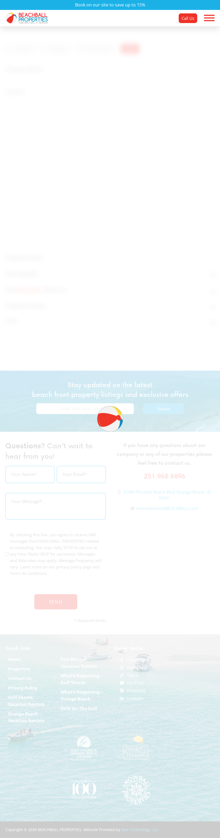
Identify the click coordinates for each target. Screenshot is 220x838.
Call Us (188, 18)
